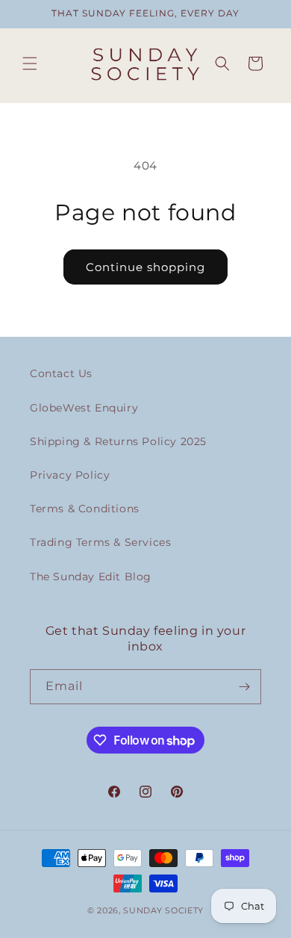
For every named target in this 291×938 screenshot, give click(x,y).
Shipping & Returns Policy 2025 (118, 441)
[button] (29, 63)
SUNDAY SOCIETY (163, 910)
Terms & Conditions (85, 508)
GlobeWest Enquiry (84, 407)
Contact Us (61, 373)
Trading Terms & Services (100, 542)
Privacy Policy (70, 475)
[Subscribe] (244, 686)
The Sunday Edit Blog (90, 576)
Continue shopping (145, 267)
